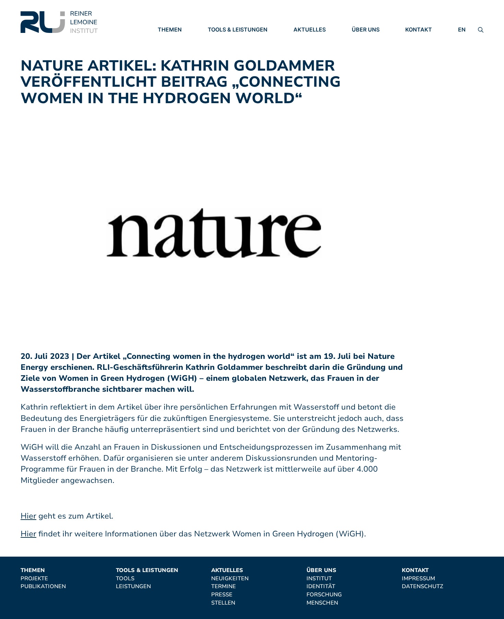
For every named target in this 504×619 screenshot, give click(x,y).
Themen (170, 29)
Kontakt (418, 29)
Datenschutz (426, 49)
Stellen (305, 68)
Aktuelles (309, 29)
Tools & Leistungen (237, 29)
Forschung (369, 58)
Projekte (171, 39)
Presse (304, 58)
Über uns (366, 29)
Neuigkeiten (312, 39)
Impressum (422, 39)
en (462, 29)
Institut (364, 39)
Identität (366, 49)
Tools (217, 39)
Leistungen (225, 49)
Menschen (367, 68)
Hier (28, 516)
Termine (305, 49)
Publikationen (180, 49)
